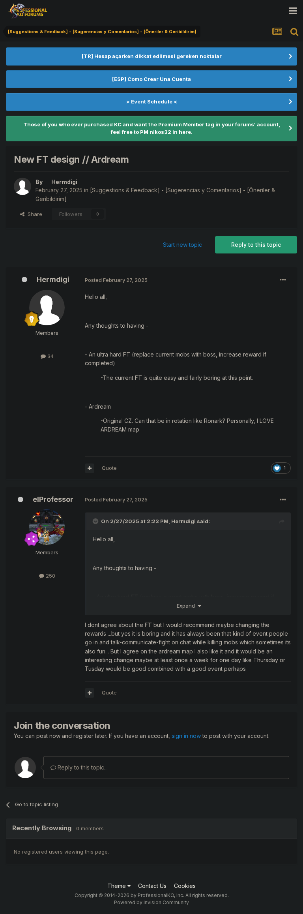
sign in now (186, 735)
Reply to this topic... (82, 767)
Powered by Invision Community (151, 902)
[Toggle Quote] (96, 521)
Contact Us (152, 885)
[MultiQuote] (89, 468)
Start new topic (182, 244)
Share (33, 214)
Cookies (185, 885)
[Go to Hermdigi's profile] (22, 186)
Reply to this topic (256, 244)
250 (49, 575)
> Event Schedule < (151, 101)
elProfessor (53, 499)
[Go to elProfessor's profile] (47, 527)
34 (50, 356)
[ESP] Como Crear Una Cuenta (151, 79)
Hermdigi (53, 279)
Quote (109, 468)
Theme (117, 885)
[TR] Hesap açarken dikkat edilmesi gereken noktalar (152, 56)
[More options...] (283, 280)
